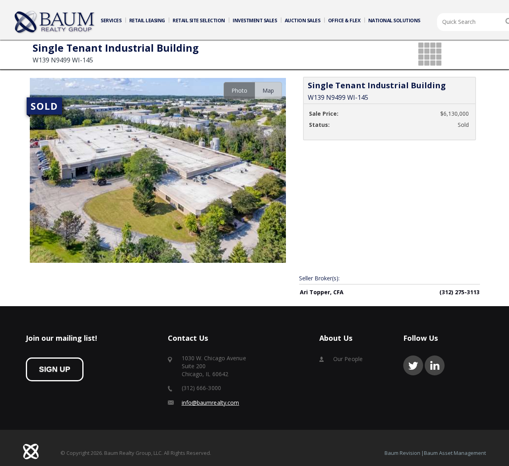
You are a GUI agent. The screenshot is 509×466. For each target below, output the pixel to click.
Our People (348, 359)
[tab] (239, 90)
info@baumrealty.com (210, 402)
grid (430, 55)
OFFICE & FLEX (344, 20)
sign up (54, 369)
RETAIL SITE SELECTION (199, 20)
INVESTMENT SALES (255, 20)
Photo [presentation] (239, 90)
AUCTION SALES (303, 20)
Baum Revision (402, 452)
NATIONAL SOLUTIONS (394, 20)
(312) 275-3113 (459, 292)
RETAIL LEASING (147, 20)
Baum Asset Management (455, 452)
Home (55, 22)
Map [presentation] (268, 90)
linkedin (435, 365)
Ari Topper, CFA (322, 292)
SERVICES (111, 20)
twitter (413, 365)
